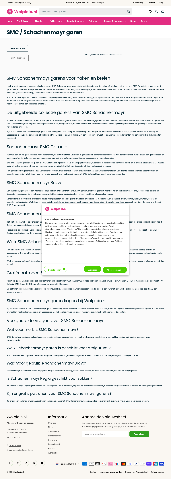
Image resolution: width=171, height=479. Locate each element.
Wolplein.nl (19, 472)
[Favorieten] (150, 11)
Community (138, 3)
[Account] (156, 11)
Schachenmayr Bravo (89, 202)
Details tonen (54, 270)
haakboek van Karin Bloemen (137, 202)
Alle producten (17, 48)
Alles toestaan (114, 270)
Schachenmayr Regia (35, 225)
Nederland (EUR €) (68, 464)
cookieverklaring (76, 244)
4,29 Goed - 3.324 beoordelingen (90, 3)
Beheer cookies (157, 472)
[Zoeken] (128, 11)
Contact (151, 3)
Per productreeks (18, 58)
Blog (161, 3)
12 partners (113, 232)
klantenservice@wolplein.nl (21, 450)
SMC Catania (89, 174)
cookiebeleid (68, 238)
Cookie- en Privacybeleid (136, 472)
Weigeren (92, 270)
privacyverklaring (52, 238)
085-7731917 (15, 445)
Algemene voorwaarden (111, 472)
